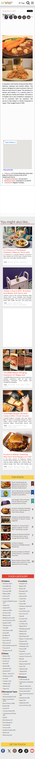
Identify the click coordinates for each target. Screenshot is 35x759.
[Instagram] (15, 751)
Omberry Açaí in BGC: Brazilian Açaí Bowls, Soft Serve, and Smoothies (17, 293)
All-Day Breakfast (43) (9, 696)
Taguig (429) (23, 671)
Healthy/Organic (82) (9, 730)
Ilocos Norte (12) (24, 611)
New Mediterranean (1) (10, 645)
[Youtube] (32, 751)
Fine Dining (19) (7, 722)
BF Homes (16, 262)
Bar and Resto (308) (9, 703)
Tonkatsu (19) (7, 681)
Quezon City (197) (24, 654)
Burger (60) (6, 656)
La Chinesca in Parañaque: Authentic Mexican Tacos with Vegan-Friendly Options (16, 252)
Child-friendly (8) (24, 679)
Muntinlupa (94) (24, 636)
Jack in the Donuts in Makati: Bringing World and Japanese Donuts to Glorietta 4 (21, 492)
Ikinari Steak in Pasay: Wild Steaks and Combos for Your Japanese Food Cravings (21, 562)
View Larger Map (8, 169)
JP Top (21, 3)
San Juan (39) (23, 661)
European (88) (7, 591)
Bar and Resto (21, 466)
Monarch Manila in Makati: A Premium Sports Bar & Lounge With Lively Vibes (21, 536)
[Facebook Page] (3, 751)
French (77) (6, 596)
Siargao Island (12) (24, 664)
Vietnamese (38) (8, 630)
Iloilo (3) (21, 616)
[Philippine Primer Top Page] (6, 5)
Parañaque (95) (23, 646)
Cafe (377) (6, 708)
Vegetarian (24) (24, 703)
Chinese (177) (7, 588)
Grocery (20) (6, 727)
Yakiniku (23, 384)
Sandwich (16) (7, 668)
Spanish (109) (7, 623)
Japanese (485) (7, 610)
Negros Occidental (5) (26, 639)
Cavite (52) (22, 598)
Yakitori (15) (6, 686)
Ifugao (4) (22, 608)
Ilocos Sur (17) (23, 613)
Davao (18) (22, 603)
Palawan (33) (23, 641)
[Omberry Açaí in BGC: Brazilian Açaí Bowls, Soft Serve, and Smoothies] (17, 288)
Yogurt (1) (6, 688)
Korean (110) (7, 613)
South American (23, 262)
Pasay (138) (22, 649)
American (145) (7, 583)
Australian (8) (7, 586)
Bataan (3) (22, 588)
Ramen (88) (6, 666)
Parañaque (10, 262)
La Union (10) (23, 618)
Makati (18, 384)
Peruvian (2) (6, 648)
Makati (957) (23, 626)
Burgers (6, 427)
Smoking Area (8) (24, 698)
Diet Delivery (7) (7, 720)
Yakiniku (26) (6, 683)
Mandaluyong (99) (24, 629)
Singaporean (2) (7, 650)
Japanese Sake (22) (25, 686)
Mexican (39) (6, 615)
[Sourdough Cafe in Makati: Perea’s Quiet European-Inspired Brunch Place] (6, 505)
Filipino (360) (6, 593)
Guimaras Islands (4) (25, 606)
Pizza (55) (5, 663)
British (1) (6, 638)
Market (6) (6, 732)
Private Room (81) (24, 691)
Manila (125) (23, 631)
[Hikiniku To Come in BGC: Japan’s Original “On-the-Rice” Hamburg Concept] (6, 531)
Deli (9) (5, 717)
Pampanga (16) (23, 644)
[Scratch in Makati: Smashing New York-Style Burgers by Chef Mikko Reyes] (17, 452)
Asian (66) (6, 633)
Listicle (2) (6, 694)
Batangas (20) (23, 591)
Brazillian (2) (6, 635)
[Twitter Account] (9, 753)
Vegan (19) (22, 700)
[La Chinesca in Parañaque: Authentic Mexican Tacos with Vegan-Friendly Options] (17, 248)
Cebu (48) (22, 601)
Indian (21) (6, 605)
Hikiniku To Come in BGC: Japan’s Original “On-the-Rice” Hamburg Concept (20, 527)
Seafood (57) (6, 671)
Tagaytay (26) (23, 669)
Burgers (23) (6, 658)
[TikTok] (20, 753)
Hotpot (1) (6, 661)
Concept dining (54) (9, 711)
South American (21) (9, 620)
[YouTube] (29, 17)
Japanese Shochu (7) (25, 688)
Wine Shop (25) (7, 735)
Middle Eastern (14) (8, 618)
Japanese (28, 384)
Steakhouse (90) (8, 676)
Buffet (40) (6, 706)
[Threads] (26, 753)
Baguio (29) (22, 586)
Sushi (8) (5, 678)
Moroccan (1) (7, 643)
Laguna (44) (22, 621)
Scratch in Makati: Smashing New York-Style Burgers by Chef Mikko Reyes (17, 456)
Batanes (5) (22, 674)
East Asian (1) (7, 640)
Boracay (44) (23, 596)
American (11, 467)
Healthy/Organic (8, 304)
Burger (25, 425)
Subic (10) (22, 666)
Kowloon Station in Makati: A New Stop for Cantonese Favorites (21, 553)
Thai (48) (5, 628)
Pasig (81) (22, 651)
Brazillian (15, 304)
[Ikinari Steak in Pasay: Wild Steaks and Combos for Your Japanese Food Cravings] (6, 566)
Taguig (9, 303)
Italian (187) (6, 608)
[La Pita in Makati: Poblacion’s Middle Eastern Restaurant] (6, 549)
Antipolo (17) (23, 583)
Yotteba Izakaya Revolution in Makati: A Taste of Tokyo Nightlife (21, 519)
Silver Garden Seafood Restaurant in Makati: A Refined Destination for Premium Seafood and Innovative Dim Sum (19, 485)
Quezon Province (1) (25, 656)
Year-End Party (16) (25, 705)
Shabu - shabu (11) (8, 673)
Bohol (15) (22, 593)
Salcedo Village (11, 384)
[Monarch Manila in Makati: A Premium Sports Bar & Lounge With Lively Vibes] (6, 540)
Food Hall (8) (6, 725)
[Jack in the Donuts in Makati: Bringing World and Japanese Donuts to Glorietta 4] (6, 497)
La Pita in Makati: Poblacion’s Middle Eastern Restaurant (21, 545)
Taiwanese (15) (7, 625)
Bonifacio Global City (17, 303)
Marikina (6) (22, 634)
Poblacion (10, 466)
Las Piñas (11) (23, 623)
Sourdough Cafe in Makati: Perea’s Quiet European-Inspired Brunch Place (20, 501)
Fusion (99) (6, 598)
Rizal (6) (21, 659)
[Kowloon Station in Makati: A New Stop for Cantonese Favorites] (6, 557)
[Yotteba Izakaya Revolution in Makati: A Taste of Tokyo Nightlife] (6, 523)
